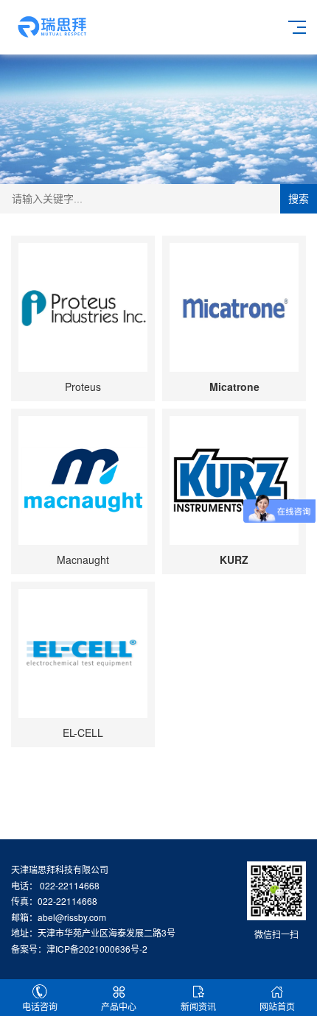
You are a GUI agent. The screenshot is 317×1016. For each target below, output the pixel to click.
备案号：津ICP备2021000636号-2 (79, 948)
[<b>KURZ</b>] (234, 480)
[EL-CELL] (82, 653)
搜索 (298, 199)
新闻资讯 (198, 1006)
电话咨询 (40, 1006)
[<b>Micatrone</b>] (234, 307)
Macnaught (83, 559)
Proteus (83, 386)
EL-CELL (83, 732)
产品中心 (118, 1006)
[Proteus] (82, 307)
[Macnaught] (82, 480)
